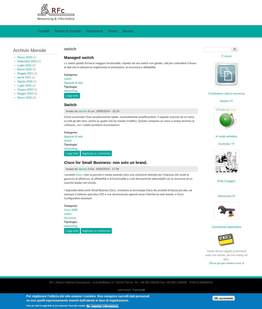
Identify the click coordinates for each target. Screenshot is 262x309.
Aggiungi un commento (96, 153)
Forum (113, 31)
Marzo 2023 (24, 57)
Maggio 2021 (25, 73)
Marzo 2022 (24, 69)
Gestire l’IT (226, 100)
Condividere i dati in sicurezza (226, 93)
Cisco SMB (70, 209)
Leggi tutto (73, 95)
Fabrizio (139, 289)
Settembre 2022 (27, 61)
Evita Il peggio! (226, 181)
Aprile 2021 (24, 77)
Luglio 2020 (24, 85)
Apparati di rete (73, 82)
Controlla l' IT (226, 143)
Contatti (43, 31)
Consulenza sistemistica (226, 226)
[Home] (56, 20)
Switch (70, 105)
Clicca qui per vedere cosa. (226, 263)
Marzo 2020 (24, 97)
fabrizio (82, 111)
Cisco (80, 174)
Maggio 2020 (25, 93)
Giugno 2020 (25, 89)
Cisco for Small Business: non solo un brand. (105, 162)
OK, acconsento (223, 298)
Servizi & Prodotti (67, 31)
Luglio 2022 (24, 65)
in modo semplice (226, 136)
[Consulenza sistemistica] (226, 219)
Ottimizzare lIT (226, 195)
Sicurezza (70, 217)
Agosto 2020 (25, 81)
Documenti (94, 31)
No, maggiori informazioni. (103, 305)
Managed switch (79, 57)
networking (70, 90)
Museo (128, 31)
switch (68, 78)
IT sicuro (226, 56)
